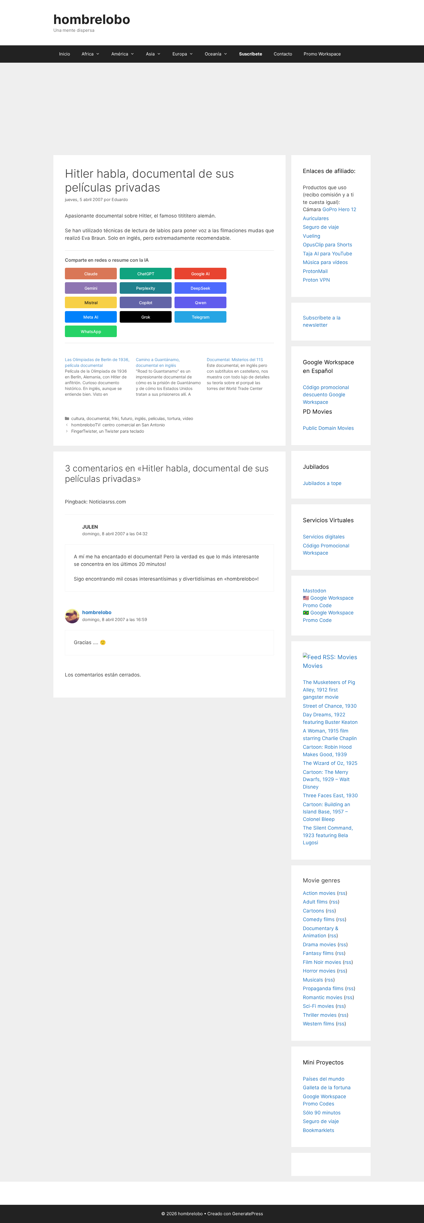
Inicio (64, 54)
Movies (312, 665)
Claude (90, 273)
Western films (318, 1024)
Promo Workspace (322, 54)
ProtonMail (315, 271)
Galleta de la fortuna (327, 1087)
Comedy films (319, 919)
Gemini (91, 288)
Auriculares (316, 218)
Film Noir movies (322, 962)
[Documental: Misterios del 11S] (242, 374)
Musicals (313, 980)
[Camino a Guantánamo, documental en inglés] (171, 377)
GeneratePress (247, 1213)
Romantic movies (322, 997)
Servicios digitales (324, 537)
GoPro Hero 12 (339, 209)
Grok (145, 317)
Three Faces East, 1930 (330, 795)
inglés (140, 418)
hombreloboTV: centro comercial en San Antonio (118, 424)
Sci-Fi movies (318, 1006)
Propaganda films (323, 988)
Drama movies (319, 944)
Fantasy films (318, 953)
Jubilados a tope (322, 483)
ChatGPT (145, 273)
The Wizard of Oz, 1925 (330, 763)
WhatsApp (91, 331)
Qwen (200, 302)
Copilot (145, 302)
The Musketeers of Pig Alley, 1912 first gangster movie (329, 689)
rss (342, 893)
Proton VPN (316, 280)
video (188, 418)
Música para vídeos (325, 262)
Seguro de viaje (321, 227)
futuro (126, 418)
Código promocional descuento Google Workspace (326, 394)
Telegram (200, 317)
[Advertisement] (212, 106)
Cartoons (313, 911)
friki (115, 418)
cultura (77, 418)
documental (98, 418)
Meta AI (90, 317)
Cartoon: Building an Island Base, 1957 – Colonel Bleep (326, 812)
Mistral (91, 302)
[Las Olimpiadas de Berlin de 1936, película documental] (100, 377)
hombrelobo (91, 19)
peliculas (156, 418)
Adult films (315, 902)
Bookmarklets (318, 1130)
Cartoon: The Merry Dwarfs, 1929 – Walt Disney (326, 779)
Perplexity (145, 288)
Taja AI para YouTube (327, 254)
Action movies (319, 893)
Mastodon (314, 591)
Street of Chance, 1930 (330, 706)
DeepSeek (200, 288)
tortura (173, 418)
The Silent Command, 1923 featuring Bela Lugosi (328, 835)
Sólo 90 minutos (322, 1113)
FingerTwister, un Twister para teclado (107, 431)
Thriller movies (320, 1015)
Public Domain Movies (328, 428)
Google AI (200, 273)
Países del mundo (323, 1079)
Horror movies (319, 971)
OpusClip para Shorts (327, 245)
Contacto (283, 54)
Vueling (311, 236)
